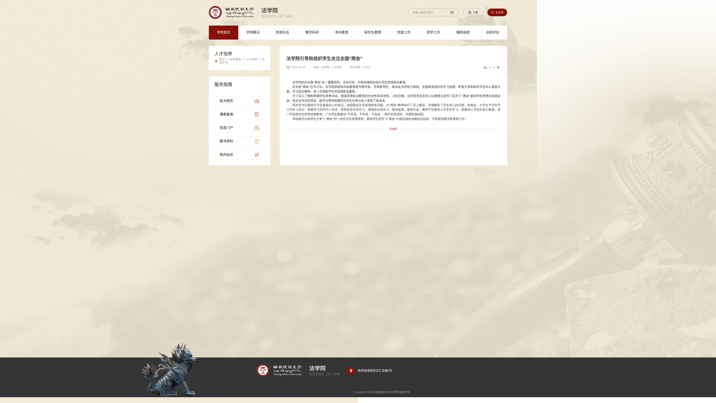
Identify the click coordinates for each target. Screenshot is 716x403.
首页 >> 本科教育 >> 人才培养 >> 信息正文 (242, 61)
